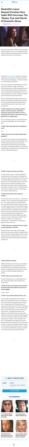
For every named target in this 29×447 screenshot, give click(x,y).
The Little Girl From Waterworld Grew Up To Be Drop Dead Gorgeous (7, 435)
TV (1, 6)
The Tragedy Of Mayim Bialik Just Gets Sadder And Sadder (6, 415)
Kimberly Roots (6, 24)
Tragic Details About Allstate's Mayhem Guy (21, 414)
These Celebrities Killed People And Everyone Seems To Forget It (21, 435)
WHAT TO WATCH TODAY (16, 378)
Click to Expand (15, 390)
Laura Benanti (11, 76)
